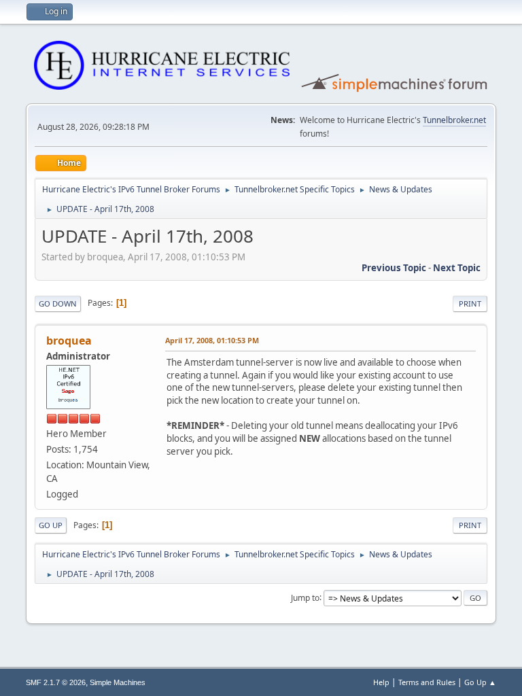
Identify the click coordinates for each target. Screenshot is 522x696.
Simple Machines (117, 682)
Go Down (58, 303)
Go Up (51, 525)
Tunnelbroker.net (454, 120)
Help (381, 682)
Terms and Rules (426, 682)
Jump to (305, 597)
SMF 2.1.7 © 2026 (56, 682)
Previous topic (394, 268)
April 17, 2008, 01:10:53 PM (212, 340)
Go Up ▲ (480, 682)
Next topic (457, 268)
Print (470, 303)
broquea (69, 340)
